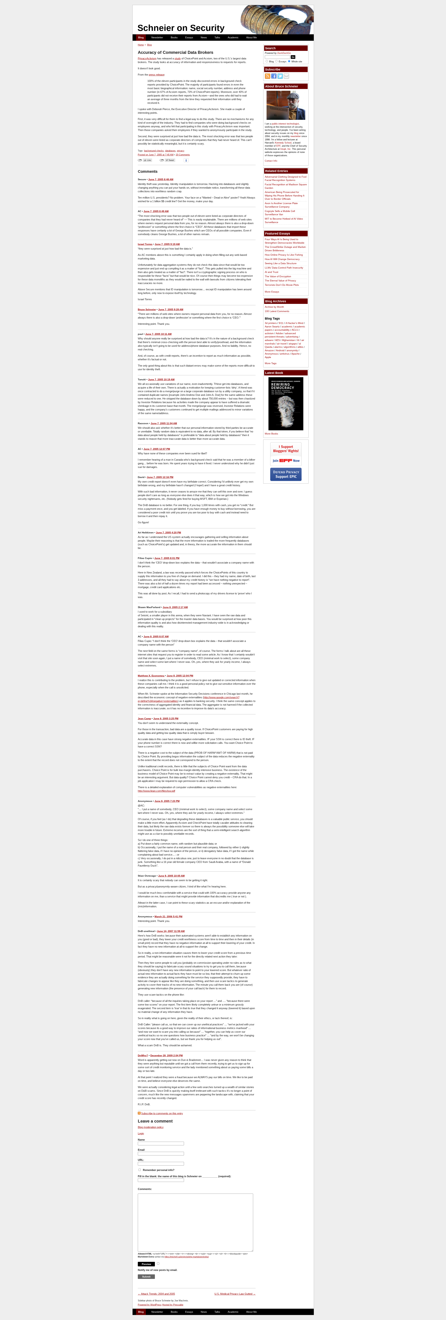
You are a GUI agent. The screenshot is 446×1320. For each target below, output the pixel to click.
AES (277, 340)
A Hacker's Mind (294, 323)
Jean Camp (144, 718)
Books (174, 37)
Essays (189, 37)
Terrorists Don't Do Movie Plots (282, 285)
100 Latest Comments (277, 311)
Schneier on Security (181, 28)
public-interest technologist (285, 123)
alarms (278, 347)
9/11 (281, 323)
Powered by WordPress (150, 1304)
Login (141, 1133)
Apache (295, 353)
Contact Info (271, 161)
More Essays (272, 291)
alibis (300, 347)
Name (141, 1139)
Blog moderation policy (151, 1127)
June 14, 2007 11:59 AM (171, 931)
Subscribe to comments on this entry (162, 1113)
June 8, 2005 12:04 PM (180, 675)
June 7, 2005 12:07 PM (157, 449)
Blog (141, 37)
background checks (154, 150)
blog (296, 133)
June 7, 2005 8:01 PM (166, 558)
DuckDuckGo (284, 53)
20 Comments (183, 154)
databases (170, 150)
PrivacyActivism (147, 58)
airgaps (293, 343)
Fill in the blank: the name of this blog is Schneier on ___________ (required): (184, 1176)
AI (298, 340)
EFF (278, 146)
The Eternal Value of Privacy (280, 280)
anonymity (292, 350)
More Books (271, 433)
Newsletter (157, 37)
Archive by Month (274, 306)
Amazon (269, 350)
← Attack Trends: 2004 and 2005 (156, 1293)
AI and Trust (271, 272)
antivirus (284, 353)
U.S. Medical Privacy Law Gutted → (235, 1293)
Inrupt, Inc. (285, 149)
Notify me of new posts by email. (157, 1269)
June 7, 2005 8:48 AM (160, 179)
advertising (292, 336)
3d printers (271, 323)
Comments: (145, 1188)
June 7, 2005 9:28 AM (170, 309)
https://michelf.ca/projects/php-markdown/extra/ (186, 1257)
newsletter (295, 136)
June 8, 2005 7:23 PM (167, 801)
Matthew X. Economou (151, 675)
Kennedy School (283, 142)
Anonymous (271, 353)
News (204, 37)
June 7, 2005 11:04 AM (164, 423)
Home (141, 45)
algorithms (289, 347)
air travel (282, 343)
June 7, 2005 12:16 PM (160, 477)
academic (287, 326)
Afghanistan (288, 340)
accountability (282, 330)
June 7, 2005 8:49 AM (156, 211)
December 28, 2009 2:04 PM (166, 1055)
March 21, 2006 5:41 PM (168, 916)
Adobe (279, 333)
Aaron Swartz (272, 326)
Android (280, 350)
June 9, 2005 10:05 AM (171, 875)
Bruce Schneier (147, 309)
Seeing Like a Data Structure (281, 263)
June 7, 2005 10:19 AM (161, 379)
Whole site (296, 61)
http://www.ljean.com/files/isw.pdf (156, 790)
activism (269, 333)
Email (141, 1149)
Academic (233, 37)
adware (269, 340)
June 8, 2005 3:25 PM (165, 718)
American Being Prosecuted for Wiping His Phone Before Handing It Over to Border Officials (284, 195)
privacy (180, 150)
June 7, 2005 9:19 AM (167, 244)
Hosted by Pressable (172, 1304)
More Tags (270, 363)
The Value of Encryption (278, 276)
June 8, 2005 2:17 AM (175, 607)
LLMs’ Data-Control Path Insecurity (284, 267)
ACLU (295, 330)
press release (156, 74)
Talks (217, 37)
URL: (141, 1159)
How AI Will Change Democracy (282, 259)
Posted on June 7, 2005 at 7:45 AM (156, 154)
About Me (251, 37)
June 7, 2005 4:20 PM (168, 532)
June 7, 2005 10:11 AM (158, 334)
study (178, 58)
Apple (268, 357)
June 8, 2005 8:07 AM (156, 636)
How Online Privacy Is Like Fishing (284, 254)
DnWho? (143, 1055)
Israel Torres (145, 244)
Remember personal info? (158, 1169)
